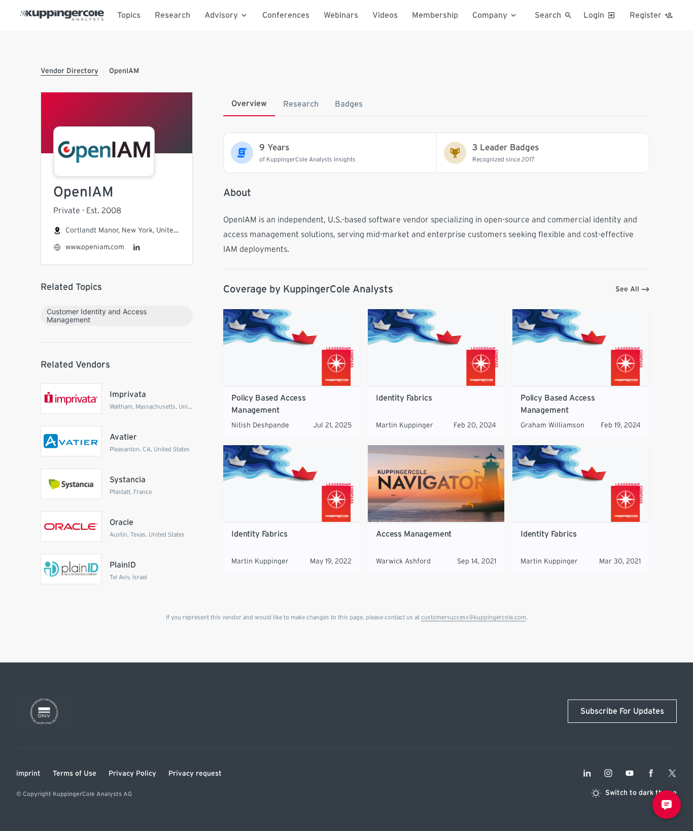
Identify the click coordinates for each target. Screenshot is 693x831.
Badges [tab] (349, 104)
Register (646, 15)
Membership (435, 15)
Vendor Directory (69, 71)
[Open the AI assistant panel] (666, 804)
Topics (129, 15)
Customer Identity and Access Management (97, 315)
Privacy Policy (132, 773)
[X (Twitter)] (672, 773)
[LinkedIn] (136, 247)
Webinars (341, 15)
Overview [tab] (249, 103)
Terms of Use (74, 773)
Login (593, 15)
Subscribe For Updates (622, 711)
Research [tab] (301, 104)
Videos (385, 15)
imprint (28, 773)
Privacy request (195, 773)
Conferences (285, 15)
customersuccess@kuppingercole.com (473, 617)
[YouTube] (629, 773)
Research (172, 15)
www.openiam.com (94, 247)
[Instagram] (608, 773)
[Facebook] (650, 773)
